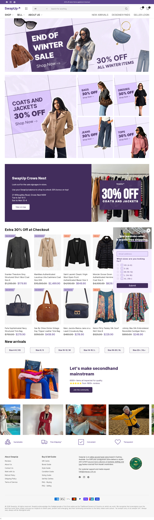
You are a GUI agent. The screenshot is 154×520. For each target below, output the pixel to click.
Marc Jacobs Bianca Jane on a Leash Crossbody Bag (77, 329)
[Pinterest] (14, 2)
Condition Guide (48, 471)
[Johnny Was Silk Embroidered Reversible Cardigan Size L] (135, 306)
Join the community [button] (81, 390)
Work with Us (10, 471)
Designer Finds (121, 14)
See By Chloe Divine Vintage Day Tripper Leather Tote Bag (47, 329)
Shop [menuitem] (8, 14)
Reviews (8, 461)
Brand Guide (46, 464)
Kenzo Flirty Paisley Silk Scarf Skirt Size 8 (106, 329)
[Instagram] (11, 2)
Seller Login (141, 14)
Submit (132, 285)
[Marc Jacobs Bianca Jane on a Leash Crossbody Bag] (77, 306)
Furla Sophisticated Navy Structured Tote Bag (16, 329)
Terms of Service (11, 482)
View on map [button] (21, 207)
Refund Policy (10, 475)
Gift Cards (45, 461)
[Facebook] (7, 2)
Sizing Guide (46, 475)
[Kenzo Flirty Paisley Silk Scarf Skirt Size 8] (106, 306)
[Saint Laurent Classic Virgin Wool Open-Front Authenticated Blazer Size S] (77, 253)
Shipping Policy (10, 479)
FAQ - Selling (46, 486)
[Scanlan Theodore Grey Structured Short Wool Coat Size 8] (18, 253)
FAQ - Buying (47, 482)
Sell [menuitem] (19, 14)
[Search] (126, 8)
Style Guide (46, 468)
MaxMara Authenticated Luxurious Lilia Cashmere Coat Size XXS (47, 277)
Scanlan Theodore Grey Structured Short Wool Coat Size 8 (17, 277)
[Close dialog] (148, 230)
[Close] (0, 519)
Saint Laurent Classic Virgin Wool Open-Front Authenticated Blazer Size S (76, 277)
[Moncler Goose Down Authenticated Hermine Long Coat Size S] (106, 253)
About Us (8, 464)
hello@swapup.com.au (87, 471)
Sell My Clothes (47, 479)
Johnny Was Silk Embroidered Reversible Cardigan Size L (135, 329)
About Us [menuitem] (34, 14)
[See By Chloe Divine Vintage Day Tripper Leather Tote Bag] (47, 306)
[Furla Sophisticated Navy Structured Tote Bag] (18, 306)
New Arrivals (100, 14)
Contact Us (9, 468)
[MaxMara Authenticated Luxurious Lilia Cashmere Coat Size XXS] (47, 253)
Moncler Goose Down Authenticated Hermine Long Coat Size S (105, 277)
